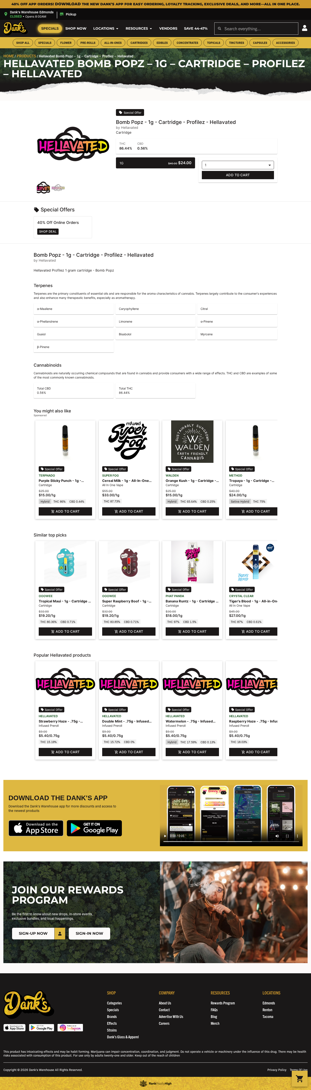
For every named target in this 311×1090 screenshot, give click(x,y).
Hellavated (48, 716)
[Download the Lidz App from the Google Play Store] (94, 828)
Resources (137, 28)
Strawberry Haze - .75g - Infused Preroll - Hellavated (61, 723)
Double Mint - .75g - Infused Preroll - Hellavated (125, 723)
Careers (164, 1023)
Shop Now (76, 28)
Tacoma (268, 1016)
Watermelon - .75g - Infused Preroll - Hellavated (189, 723)
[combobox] (259, 29)
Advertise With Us (171, 1016)
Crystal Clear (241, 596)
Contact (164, 1009)
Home (8, 55)
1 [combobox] (205, 165)
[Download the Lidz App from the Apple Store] (35, 828)
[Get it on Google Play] (41, 1027)
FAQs (214, 1009)
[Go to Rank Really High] (155, 1083)
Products (26, 55)
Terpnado (47, 475)
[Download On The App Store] (14, 1027)
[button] (40, 14)
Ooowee (46, 596)
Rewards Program (223, 1002)
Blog (214, 1016)
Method (235, 475)
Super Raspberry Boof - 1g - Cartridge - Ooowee (125, 603)
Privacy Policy (276, 1070)
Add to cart (238, 175)
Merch (215, 1023)
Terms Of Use (299, 1070)
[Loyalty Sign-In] (305, 28)
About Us (165, 1002)
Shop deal (48, 231)
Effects (112, 1023)
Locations (103, 28)
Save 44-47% (196, 28)
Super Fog (110, 475)
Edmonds (269, 1002)
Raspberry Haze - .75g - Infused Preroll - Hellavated (255, 723)
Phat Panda (175, 596)
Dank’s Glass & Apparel (123, 1036)
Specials (50, 28)
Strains (112, 1030)
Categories (114, 1002)
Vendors (168, 28)
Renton (267, 1009)
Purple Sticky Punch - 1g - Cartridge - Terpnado (60, 482)
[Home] (28, 1004)
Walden (172, 475)
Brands (112, 1016)
